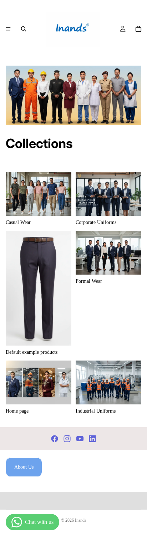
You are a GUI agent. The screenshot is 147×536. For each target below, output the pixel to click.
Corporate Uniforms (105, 55)
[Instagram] (67, 438)
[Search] (23, 29)
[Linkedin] (92, 438)
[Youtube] (80, 438)
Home (11, 55)
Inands (80, 520)
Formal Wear (66, 55)
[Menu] (8, 29)
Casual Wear (35, 55)
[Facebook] (54, 438)
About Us (24, 467)
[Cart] (138, 29)
